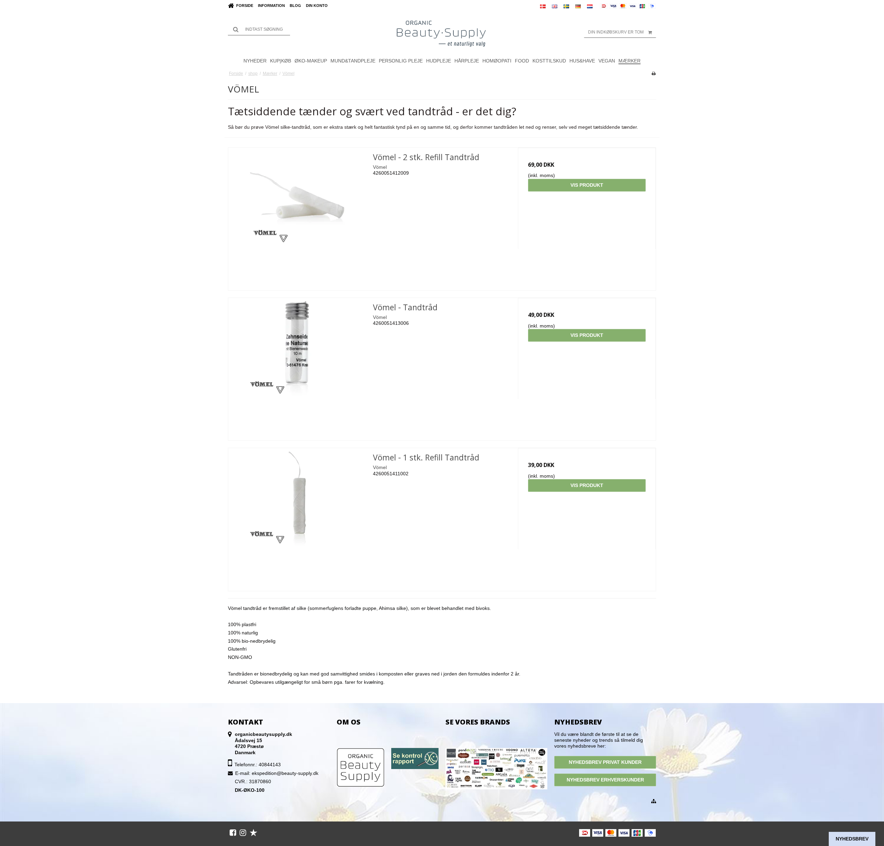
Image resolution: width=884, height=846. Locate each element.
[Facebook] (233, 832)
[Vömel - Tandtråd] (297, 367)
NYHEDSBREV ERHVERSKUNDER (605, 779)
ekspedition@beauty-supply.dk (285, 773)
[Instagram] (243, 832)
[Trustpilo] (253, 832)
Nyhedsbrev (852, 839)
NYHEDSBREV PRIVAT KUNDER (605, 762)
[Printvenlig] (653, 73)
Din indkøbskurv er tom (616, 32)
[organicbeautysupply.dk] (442, 33)
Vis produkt (586, 185)
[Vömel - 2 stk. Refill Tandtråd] (297, 216)
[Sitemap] (653, 801)
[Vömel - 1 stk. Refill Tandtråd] (297, 517)
